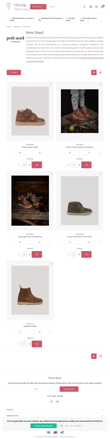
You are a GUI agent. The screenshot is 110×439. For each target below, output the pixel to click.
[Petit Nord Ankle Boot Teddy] (30, 290)
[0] (102, 6)
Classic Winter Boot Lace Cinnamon (79, 147)
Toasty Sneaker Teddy (30, 147)
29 (40, 242)
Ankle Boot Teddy (30, 326)
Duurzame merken (70, 19)
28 (20, 153)
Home (9, 27)
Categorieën (37, 6)
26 (40, 332)
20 (89, 242)
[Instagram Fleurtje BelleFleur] (57, 401)
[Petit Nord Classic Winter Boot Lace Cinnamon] (79, 111)
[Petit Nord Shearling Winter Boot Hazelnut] (30, 200)
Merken (17, 27)
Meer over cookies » (73, 426)
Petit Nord (26, 27)
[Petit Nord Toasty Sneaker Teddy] (30, 111)
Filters (14, 72)
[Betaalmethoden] (48, 432)
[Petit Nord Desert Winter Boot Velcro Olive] (79, 200)
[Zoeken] (84, 6)
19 (69, 242)
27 (89, 153)
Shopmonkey (71, 437)
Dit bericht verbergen (43, 426)
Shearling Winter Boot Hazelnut (30, 236)
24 (70, 153)
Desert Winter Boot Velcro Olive (79, 236)
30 (40, 153)
